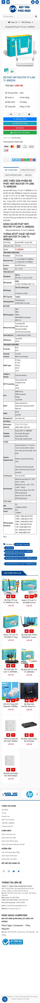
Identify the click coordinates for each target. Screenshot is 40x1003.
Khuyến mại (6, 816)
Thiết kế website (16, 999)
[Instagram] (8, 871)
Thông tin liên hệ (7, 826)
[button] (5, 52)
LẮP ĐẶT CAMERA (8, 823)
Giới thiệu (5, 810)
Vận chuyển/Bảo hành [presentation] (13, 175)
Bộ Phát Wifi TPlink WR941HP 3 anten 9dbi (29, 637)
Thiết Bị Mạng (15, 138)
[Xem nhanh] (13, 596)
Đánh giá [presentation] (28, 175)
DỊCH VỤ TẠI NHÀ (8, 820)
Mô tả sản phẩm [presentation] (11, 170)
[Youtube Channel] (13, 871)
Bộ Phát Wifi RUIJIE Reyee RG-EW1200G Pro (29, 706)
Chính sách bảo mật (8, 834)
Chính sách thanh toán (9, 855)
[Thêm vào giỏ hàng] (8, 596)
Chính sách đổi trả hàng (10, 841)
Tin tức (4, 813)
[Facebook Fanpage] (3, 871)
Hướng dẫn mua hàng (9, 859)
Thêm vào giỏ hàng (21, 132)
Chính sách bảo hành (9, 838)
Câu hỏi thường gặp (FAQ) (11, 852)
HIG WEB (26, 999)
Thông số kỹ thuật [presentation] (27, 170)
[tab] (11, 170)
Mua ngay (20, 128)
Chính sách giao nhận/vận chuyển (13, 844)
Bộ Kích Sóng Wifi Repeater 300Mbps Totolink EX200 (10, 706)
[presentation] (3, 794)
